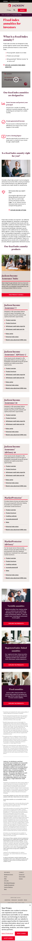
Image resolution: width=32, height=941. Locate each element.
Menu (9, 10)
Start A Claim (22, 876)
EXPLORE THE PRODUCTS (16, 623)
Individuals (5, 1)
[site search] (14, 9)
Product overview (11, 320)
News (5, 889)
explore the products (16, 665)
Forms (5, 876)
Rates (7, 522)
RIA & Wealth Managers (9, 883)
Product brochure (11, 323)
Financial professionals (14, 1)
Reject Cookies (21, 933)
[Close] (30, 905)
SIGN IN (22, 10)
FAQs (5, 878)
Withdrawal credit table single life (15, 326)
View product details (16, 294)
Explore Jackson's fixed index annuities (15, 66)
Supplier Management (9, 885)
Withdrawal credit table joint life (15, 329)
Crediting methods (11, 516)
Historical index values (12, 336)
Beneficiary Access (8, 874)
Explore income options (18, 210)
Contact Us (21, 874)
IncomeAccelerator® (12, 519)
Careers (21, 878)
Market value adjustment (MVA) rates (16, 340)
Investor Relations (8, 887)
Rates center (9, 333)
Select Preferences (7, 933)
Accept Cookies (8, 938)
